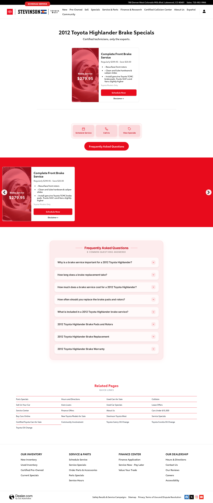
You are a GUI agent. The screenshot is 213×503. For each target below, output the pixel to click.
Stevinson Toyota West (116, 416)
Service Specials (159, 416)
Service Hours (76, 480)
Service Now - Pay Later (131, 464)
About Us (179, 9)
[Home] (11, 12)
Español (191, 9)
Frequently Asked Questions (106, 146)
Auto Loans (66, 404)
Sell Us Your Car (23, 404)
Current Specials (30, 475)
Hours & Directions (176, 459)
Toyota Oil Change (24, 427)
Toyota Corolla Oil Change (163, 422)
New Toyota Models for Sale (73, 416)
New (64, 9)
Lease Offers (157, 404)
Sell (87, 9)
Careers (170, 475)
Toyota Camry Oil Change (117, 422)
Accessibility (172, 480)
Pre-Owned (76, 9)
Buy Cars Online (23, 416)
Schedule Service (78, 459)
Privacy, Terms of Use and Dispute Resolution (159, 497)
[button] (83, 131)
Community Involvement (72, 422)
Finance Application (129, 459)
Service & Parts (110, 9)
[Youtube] (201, 497)
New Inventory (29, 459)
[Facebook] (186, 497)
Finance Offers (67, 410)
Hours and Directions (70, 399)
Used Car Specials (114, 404)
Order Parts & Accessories (83, 469)
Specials (95, 9)
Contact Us (172, 464)
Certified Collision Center (158, 9)
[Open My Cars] (203, 12)
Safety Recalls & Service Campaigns (109, 497)
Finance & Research (131, 9)
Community (68, 14)
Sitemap (132, 497)
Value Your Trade (128, 469)
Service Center (22, 410)
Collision (155, 399)
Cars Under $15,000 (160, 410)
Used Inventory (29, 464)
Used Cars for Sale (114, 399)
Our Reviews (172, 469)
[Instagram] (196, 497)
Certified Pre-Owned (32, 469)
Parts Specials (22, 399)
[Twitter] (191, 497)
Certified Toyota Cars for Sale (28, 422)
